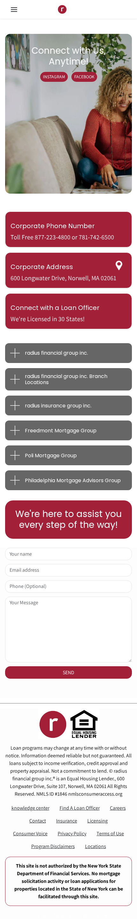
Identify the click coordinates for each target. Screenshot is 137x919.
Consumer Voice (30, 833)
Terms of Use (110, 833)
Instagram (54, 77)
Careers (118, 808)
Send (68, 672)
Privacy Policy (72, 833)
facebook (84, 77)
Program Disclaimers (53, 846)
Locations (95, 846)
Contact (37, 820)
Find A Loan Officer (80, 808)
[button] (20, 9)
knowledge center (30, 808)
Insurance (66, 820)
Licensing (97, 820)
